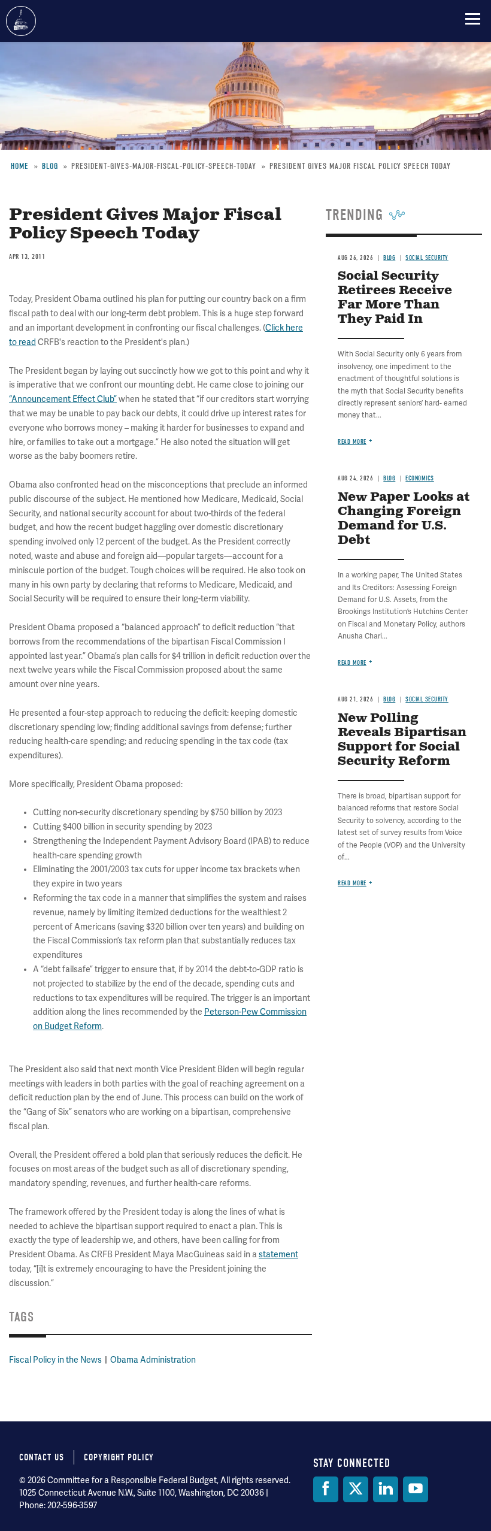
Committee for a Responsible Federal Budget (21, 21)
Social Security (426, 699)
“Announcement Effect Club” (63, 399)
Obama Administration (153, 1360)
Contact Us (41, 1457)
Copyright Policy (119, 1457)
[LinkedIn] (385, 1489)
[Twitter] (355, 1489)
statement (278, 1254)
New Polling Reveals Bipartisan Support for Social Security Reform (402, 740)
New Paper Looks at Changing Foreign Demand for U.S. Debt (403, 519)
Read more (352, 442)
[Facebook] (325, 1489)
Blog (389, 478)
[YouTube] (415, 1489)
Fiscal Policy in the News (55, 1360)
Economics (419, 478)
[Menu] (472, 18)
